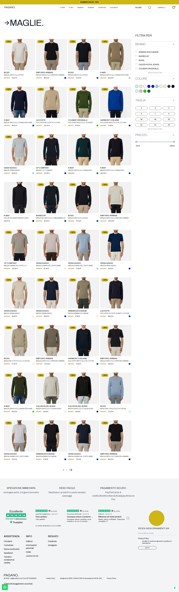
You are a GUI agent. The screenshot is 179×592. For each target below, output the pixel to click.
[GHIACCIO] (164, 86)
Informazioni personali (31, 546)
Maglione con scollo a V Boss (17, 361)
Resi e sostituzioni (11, 549)
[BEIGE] (140, 86)
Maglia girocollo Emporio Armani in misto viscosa (114, 361)
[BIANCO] (144, 86)
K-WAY (103, 72)
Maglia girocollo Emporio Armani (50, 75)
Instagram (52, 545)
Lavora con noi (32, 556)
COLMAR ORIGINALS (77, 120)
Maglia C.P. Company (44, 170)
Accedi (138, 7)
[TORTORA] (140, 91)
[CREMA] (160, 86)
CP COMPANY (42, 168)
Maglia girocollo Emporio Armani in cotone (114, 218)
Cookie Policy (50, 578)
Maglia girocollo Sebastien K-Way (114, 75)
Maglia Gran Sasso (12, 170)
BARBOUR (41, 215)
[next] (70, 470)
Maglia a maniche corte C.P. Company (15, 266)
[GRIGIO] (168, 86)
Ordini (28, 552)
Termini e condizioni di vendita (9, 560)
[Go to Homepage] (10, 7)
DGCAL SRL (98, 578)
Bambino (80, 7)
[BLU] (148, 86)
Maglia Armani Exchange (78, 313)
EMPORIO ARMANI (44, 72)
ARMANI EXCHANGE (77, 311)
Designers (114, 7)
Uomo (71, 7)
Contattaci (8, 545)
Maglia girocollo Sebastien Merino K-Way (80, 170)
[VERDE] (144, 91)
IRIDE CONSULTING (75, 578)
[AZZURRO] (136, 86)
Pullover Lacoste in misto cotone (114, 313)
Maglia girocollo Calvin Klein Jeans (48, 409)
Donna (62, 7)
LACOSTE (40, 120)
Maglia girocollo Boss (14, 75)
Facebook (52, 541)
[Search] (149, 7)
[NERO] (172, 86)
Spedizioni (8, 553)
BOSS (6, 72)
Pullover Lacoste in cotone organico (48, 123)
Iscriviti (147, 548)
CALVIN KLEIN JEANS (45, 406)
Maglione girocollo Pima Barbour (50, 218)
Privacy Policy (111, 578)
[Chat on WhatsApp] (5, 587)
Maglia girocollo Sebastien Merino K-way (112, 170)
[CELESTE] (156, 86)
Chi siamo (8, 541)
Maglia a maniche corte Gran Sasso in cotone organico (48, 266)
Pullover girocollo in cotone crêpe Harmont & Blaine (113, 123)
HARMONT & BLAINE (109, 120)
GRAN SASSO (10, 168)
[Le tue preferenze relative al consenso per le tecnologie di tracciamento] (174, 587)
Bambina (91, 7)
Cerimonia (102, 7)
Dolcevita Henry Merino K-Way (16, 218)
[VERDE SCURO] (148, 91)
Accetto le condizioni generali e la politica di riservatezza (157, 542)
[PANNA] (136, 91)
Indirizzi (29, 541)
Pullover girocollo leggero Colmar (80, 123)
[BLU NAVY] (152, 86)
